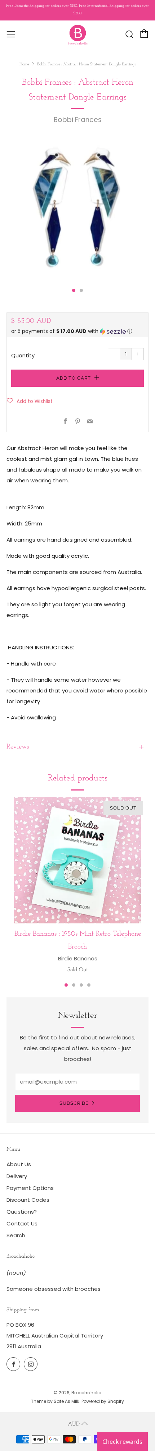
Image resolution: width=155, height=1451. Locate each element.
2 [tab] (73, 985)
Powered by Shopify (102, 1401)
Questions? (21, 1211)
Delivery (16, 1176)
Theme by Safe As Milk (55, 1401)
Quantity (23, 355)
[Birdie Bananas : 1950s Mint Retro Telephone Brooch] (77, 860)
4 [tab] (88, 985)
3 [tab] (81, 985)
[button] (77, 331)
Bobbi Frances (78, 120)
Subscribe (74, 1103)
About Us (18, 1164)
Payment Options (30, 1188)
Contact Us (21, 1223)
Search (15, 1235)
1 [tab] (66, 985)
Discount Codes (27, 1200)
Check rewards (122, 1442)
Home (24, 64)
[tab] (73, 290)
